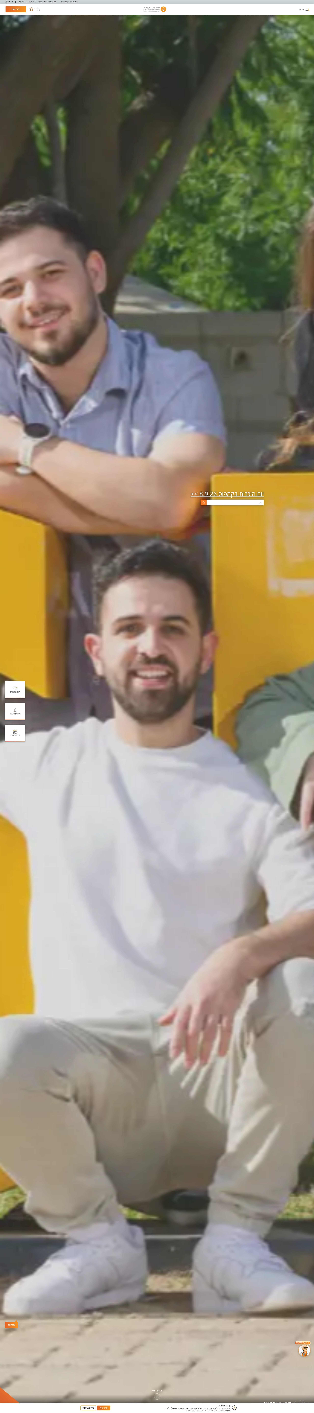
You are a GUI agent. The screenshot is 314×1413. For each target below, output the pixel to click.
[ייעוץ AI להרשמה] (304, 1350)
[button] (304, 9)
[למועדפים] (31, 9)
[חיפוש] (38, 9)
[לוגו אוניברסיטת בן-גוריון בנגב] (155, 9)
